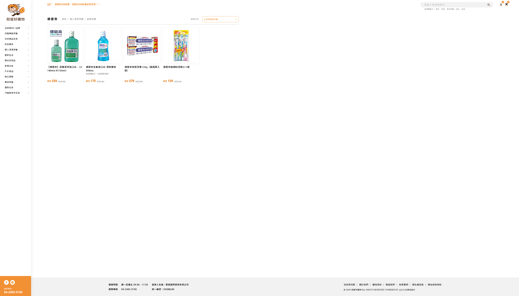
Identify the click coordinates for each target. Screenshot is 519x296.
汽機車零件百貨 (12, 93)
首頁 (64, 19)
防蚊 (437, 9)
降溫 (443, 9)
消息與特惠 (349, 284)
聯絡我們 (390, 284)
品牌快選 (91, 19)
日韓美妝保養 (11, 33)
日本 (458, 9)
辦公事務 (9, 77)
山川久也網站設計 (407, 290)
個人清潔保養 (11, 50)
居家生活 (9, 55)
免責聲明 (403, 284)
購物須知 (377, 284)
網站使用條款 (435, 284)
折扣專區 (9, 44)
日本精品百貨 (11, 39)
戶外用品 (9, 71)
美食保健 (9, 82)
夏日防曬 (450, 9)
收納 (463, 9)
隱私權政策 (418, 284)
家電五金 (9, 66)
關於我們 (363, 284)
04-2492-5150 (13, 292)
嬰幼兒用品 (10, 60)
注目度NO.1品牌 (12, 28)
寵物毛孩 (9, 87)
